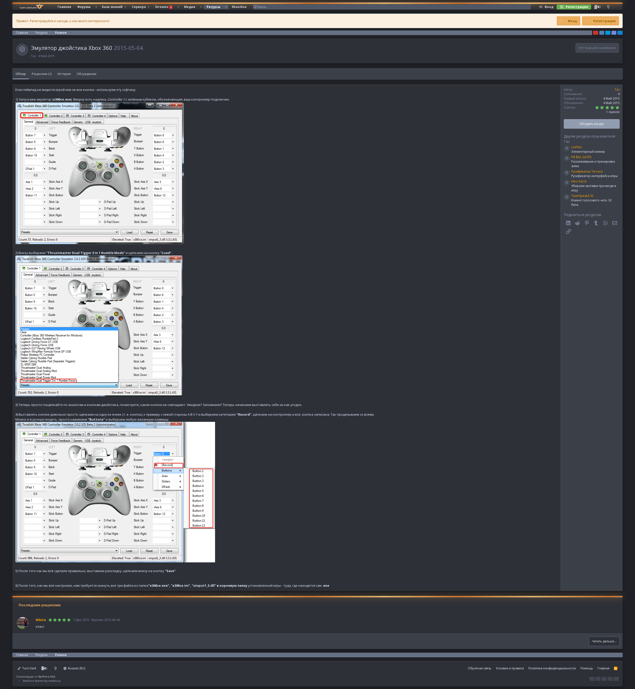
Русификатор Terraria (587, 171)
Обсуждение (86, 74)
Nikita (41, 619)
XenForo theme (33, 681)
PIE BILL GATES (581, 157)
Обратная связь (479, 668)
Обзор (21, 74)
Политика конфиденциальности (552, 668)
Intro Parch (579, 181)
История (64, 74)
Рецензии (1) (42, 74)
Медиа (189, 7)
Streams (163, 7)
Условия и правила (510, 668)
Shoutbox (239, 7)
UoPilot (576, 147)
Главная (64, 7)
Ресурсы (213, 7)
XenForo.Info (46, 676)
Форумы (84, 7)
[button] (96, 7)
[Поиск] (616, 6)
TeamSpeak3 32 (582, 196)
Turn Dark (29, 668)
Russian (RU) (76, 668)
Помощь (586, 668)
